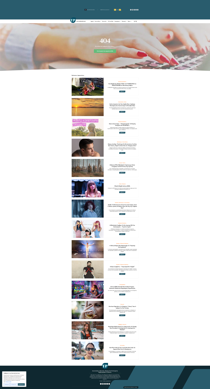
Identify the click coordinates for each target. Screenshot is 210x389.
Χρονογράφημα (122, 284)
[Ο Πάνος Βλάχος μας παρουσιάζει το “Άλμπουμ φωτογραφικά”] (88, 241)
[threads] (137, 9)
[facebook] (130, 9)
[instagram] (134, 9)
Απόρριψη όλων (14, 384)
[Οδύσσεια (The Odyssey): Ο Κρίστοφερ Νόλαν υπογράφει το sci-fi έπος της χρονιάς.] (88, 159)
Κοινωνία (122, 304)
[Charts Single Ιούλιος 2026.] (88, 180)
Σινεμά (120, 162)
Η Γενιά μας (122, 345)
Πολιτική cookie (8, 381)
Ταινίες (124, 162)
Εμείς (125, 101)
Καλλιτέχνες (119, 141)
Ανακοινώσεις (121, 101)
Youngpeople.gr (81, 21)
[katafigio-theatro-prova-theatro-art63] (105, 363)
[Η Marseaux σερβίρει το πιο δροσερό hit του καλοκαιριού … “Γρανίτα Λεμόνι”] (88, 220)
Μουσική (124, 183)
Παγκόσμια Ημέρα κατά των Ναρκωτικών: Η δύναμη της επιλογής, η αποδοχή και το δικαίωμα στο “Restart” (122, 328)
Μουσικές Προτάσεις (122, 81)
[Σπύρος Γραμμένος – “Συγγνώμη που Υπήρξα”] (88, 261)
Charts (120, 183)
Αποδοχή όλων (21, 384)
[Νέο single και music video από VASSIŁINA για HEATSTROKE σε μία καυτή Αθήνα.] (88, 78)
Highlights (120, 324)
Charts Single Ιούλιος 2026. (122, 186)
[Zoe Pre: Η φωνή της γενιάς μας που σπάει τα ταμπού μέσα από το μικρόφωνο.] (88, 342)
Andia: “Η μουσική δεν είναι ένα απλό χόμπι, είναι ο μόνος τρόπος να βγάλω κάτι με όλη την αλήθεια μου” (122, 206)
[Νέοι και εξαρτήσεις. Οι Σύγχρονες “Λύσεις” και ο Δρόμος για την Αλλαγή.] (88, 302)
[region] (14, 379)
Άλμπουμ (118, 243)
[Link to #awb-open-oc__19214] (134, 21)
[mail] (136, 9)
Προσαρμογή (7, 384)
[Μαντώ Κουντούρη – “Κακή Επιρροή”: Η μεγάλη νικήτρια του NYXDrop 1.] (88, 119)
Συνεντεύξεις (125, 141)
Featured (116, 202)
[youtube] (132, 9)
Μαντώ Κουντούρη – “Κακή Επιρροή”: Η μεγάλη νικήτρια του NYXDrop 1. (109, 9)
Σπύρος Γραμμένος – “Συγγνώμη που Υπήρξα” (122, 266)
